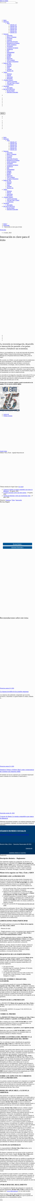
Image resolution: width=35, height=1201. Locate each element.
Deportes (9, 64)
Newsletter (10, 87)
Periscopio (9, 58)
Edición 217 (13, 24)
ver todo (21, 486)
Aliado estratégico (11, 44)
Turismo (9, 66)
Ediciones (6, 21)
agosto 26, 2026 (9, 688)
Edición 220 (13, 29)
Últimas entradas (7, 415)
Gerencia (9, 40)
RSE (8, 51)
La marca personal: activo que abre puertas (14, 492)
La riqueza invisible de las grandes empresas (14, 691)
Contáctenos (10, 84)
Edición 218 (13, 26)
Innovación (19, 500)
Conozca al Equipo (12, 81)
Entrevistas (10, 77)
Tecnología (10, 46)
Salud (8, 67)
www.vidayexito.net (12, 1191)
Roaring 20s (10, 71)
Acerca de (6, 414)
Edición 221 (13, 31)
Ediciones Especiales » (17, 547)
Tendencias (10, 49)
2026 (8, 23)
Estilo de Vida (7, 63)
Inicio (4, 20)
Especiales (9, 35)
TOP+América (11, 60)
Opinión (9, 54)
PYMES (9, 55)
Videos (5, 72)
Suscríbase (6, 86)
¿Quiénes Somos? (8, 80)
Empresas (8, 500)
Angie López (3, 451)
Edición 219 (13, 28)
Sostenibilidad (10, 52)
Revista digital (10, 90)
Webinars (9, 74)
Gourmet (9, 69)
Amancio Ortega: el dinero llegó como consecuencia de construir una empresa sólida (17, 770)
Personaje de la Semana (13, 43)
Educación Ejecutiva (12, 41)
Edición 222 (13, 32)
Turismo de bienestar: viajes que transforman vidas (16, 495)
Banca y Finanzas (11, 37)
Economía (9, 38)
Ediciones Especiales (12, 92)
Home (5, 224)
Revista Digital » (17, 544)
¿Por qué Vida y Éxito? (13, 83)
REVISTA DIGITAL (9, 89)
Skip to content (4, 0)
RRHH (9, 57)
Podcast (9, 75)
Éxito (13, 500)
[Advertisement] (12, 582)
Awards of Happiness (12, 61)
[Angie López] (10, 449)
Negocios (5, 34)
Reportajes (9, 78)
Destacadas (6, 225)
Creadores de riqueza (12, 47)
